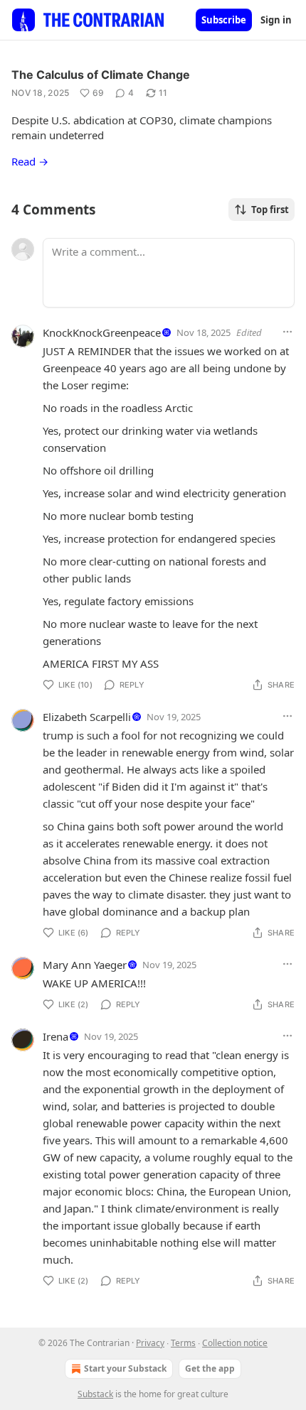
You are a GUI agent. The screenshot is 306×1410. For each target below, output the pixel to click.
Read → (29, 161)
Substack (95, 1394)
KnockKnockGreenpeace (102, 332)
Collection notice (235, 1343)
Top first (270, 209)
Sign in (276, 19)
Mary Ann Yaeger (85, 965)
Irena (55, 1036)
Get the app (210, 1368)
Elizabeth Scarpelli (87, 717)
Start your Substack (125, 1368)
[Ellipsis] (287, 331)
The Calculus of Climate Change (100, 74)
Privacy (150, 1343)
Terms (183, 1343)
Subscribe (223, 19)
